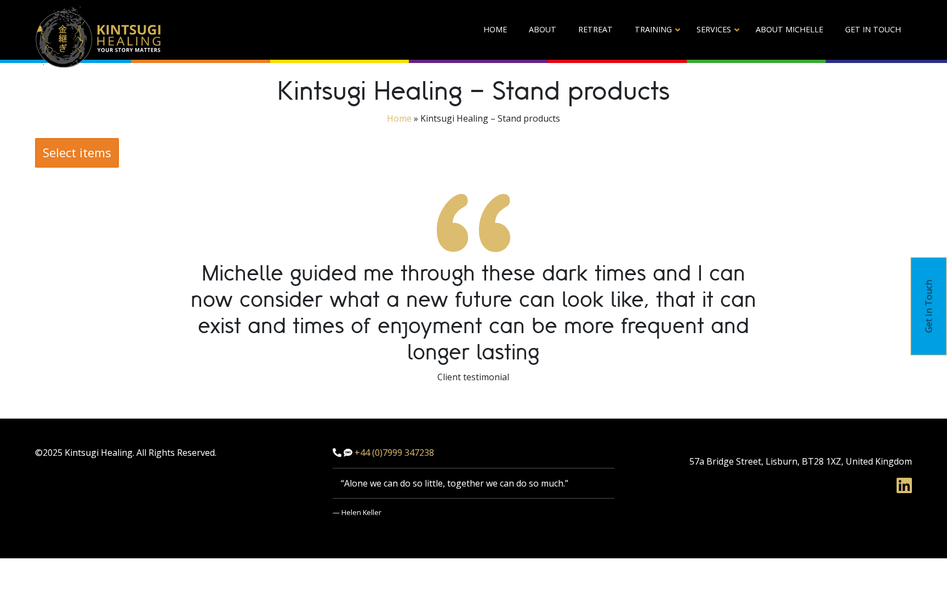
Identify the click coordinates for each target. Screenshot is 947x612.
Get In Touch (929, 306)
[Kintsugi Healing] (98, 36)
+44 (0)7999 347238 (394, 453)
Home (399, 118)
